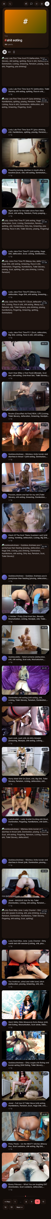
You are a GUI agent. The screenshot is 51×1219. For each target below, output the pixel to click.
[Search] (10, 3)
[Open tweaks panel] (41, 3)
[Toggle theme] (36, 3)
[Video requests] (26, 3)
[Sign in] (47, 3)
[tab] (4, 52)
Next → (19, 1207)
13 (11, 1207)
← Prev (7, 1202)
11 (43, 1202)
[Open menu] (4, 3)
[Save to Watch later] (46, 60)
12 (5, 1207)
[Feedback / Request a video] (31, 3)
